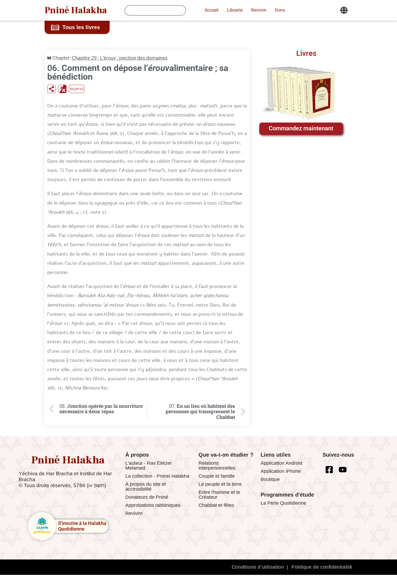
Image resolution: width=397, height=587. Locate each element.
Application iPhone (281, 471)
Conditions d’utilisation (258, 567)
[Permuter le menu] (344, 10)
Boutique (270, 479)
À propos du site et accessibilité (145, 486)
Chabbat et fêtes (216, 505)
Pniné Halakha (76, 10)
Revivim (134, 513)
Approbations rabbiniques (152, 505)
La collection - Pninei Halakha (157, 476)
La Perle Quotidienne (283, 503)
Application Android (281, 463)
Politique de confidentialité (321, 567)
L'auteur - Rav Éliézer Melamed (148, 465)
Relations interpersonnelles (216, 465)
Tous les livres (81, 27)
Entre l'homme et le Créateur (219, 495)
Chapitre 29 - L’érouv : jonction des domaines (119, 58)
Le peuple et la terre (220, 484)
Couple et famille (216, 476)
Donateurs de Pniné (146, 497)
